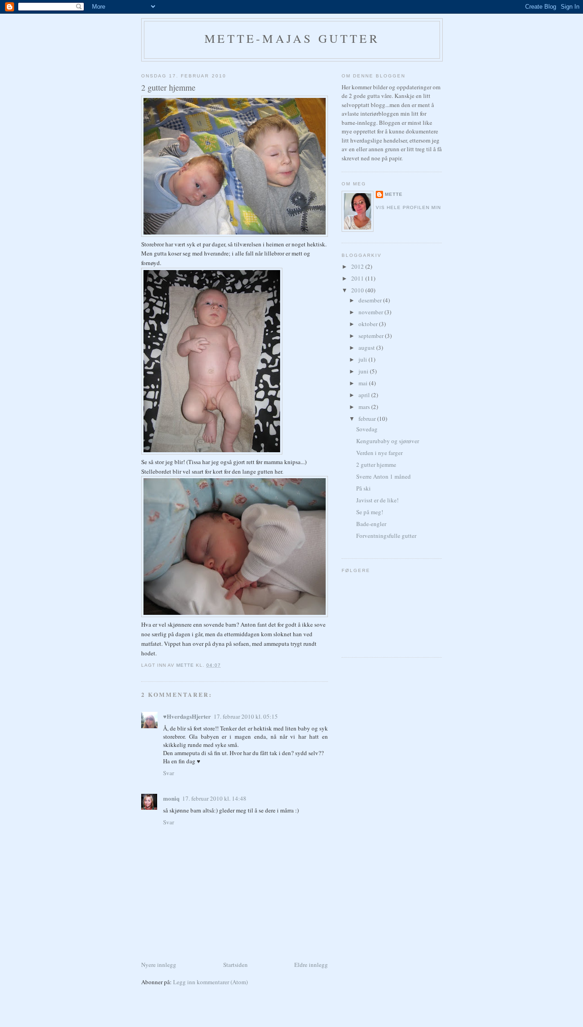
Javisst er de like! (377, 500)
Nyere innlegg (158, 965)
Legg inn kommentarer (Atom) (210, 982)
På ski (363, 488)
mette (394, 194)
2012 (358, 266)
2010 (358, 290)
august (367, 347)
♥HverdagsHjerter (187, 716)
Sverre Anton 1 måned (383, 476)
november (371, 312)
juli (363, 359)
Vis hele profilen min (408, 207)
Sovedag (367, 429)
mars (364, 407)
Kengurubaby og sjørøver (387, 441)
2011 (358, 278)
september (371, 336)
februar (367, 418)
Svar (168, 773)
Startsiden (235, 965)
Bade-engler (371, 524)
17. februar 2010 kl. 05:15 (246, 716)
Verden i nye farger (379, 453)
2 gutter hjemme (376, 464)
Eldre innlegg (311, 965)
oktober (368, 324)
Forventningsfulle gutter (386, 535)
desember (370, 300)
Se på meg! (369, 512)
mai (363, 383)
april (364, 395)
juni (364, 371)
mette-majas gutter (292, 38)
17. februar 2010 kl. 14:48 (214, 798)
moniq (171, 798)
